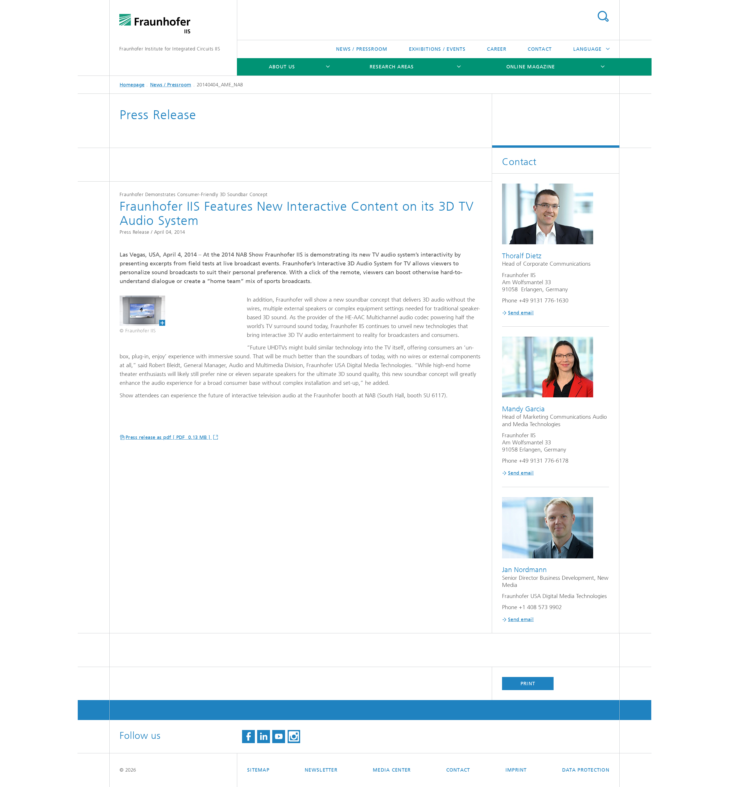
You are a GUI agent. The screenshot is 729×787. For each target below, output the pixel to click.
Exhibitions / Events (437, 49)
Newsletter (321, 770)
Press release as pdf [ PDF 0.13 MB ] (169, 437)
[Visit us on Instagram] (294, 736)
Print (528, 683)
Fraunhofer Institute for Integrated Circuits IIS (169, 49)
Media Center (392, 770)
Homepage (132, 85)
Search (603, 16)
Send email (521, 313)
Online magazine (530, 67)
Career (496, 49)
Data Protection (585, 770)
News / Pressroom (361, 49)
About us (282, 67)
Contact (540, 49)
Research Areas (392, 67)
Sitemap (258, 770)
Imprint (516, 770)
